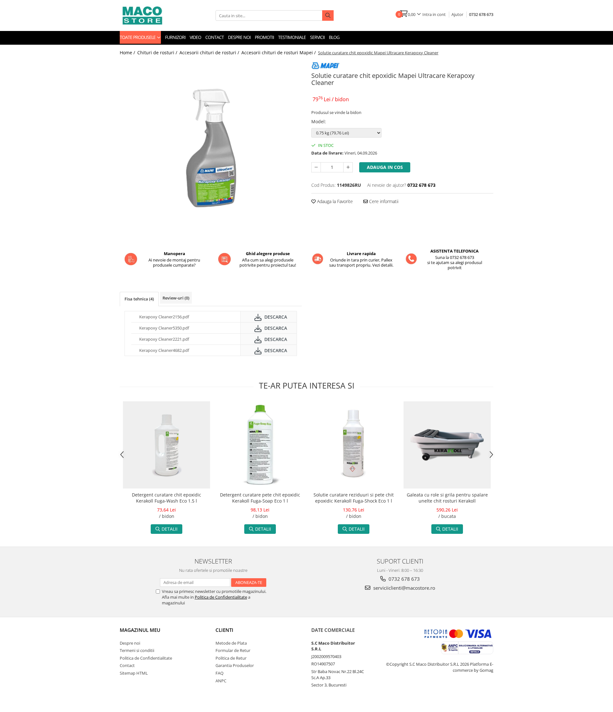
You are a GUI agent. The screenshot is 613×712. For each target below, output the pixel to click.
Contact (214, 37)
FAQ (219, 673)
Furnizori (175, 37)
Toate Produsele (138, 37)
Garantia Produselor (235, 665)
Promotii (264, 37)
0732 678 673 (481, 14)
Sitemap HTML (134, 673)
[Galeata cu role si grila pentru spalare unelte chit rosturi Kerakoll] (447, 445)
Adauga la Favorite (334, 201)
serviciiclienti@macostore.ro (403, 588)
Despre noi (239, 37)
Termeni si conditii (137, 650)
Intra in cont (434, 14)
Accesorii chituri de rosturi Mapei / (279, 52)
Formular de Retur (233, 650)
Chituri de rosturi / (157, 52)
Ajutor (457, 14)
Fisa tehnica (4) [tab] (139, 299)
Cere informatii (383, 201)
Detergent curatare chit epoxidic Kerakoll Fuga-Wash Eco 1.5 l (166, 498)
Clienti (224, 630)
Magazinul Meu (140, 630)
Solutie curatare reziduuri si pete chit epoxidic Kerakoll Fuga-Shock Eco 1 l (354, 498)
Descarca (275, 317)
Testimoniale (292, 37)
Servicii (317, 37)
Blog (334, 37)
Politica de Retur (231, 658)
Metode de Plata (231, 643)
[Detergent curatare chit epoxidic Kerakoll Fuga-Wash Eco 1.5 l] (166, 445)
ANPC (221, 681)
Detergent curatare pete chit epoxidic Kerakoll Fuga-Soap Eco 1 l (260, 498)
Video (195, 37)
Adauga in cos (385, 167)
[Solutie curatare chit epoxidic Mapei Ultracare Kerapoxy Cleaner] (211, 150)
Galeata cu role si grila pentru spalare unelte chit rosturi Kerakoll (447, 498)
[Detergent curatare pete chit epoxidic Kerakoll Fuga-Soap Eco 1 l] (260, 445)
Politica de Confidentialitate (221, 597)
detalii (170, 529)
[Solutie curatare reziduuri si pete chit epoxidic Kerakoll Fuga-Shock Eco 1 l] (353, 445)
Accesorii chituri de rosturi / (209, 52)
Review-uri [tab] (176, 298)
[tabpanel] (211, 150)
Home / (128, 52)
